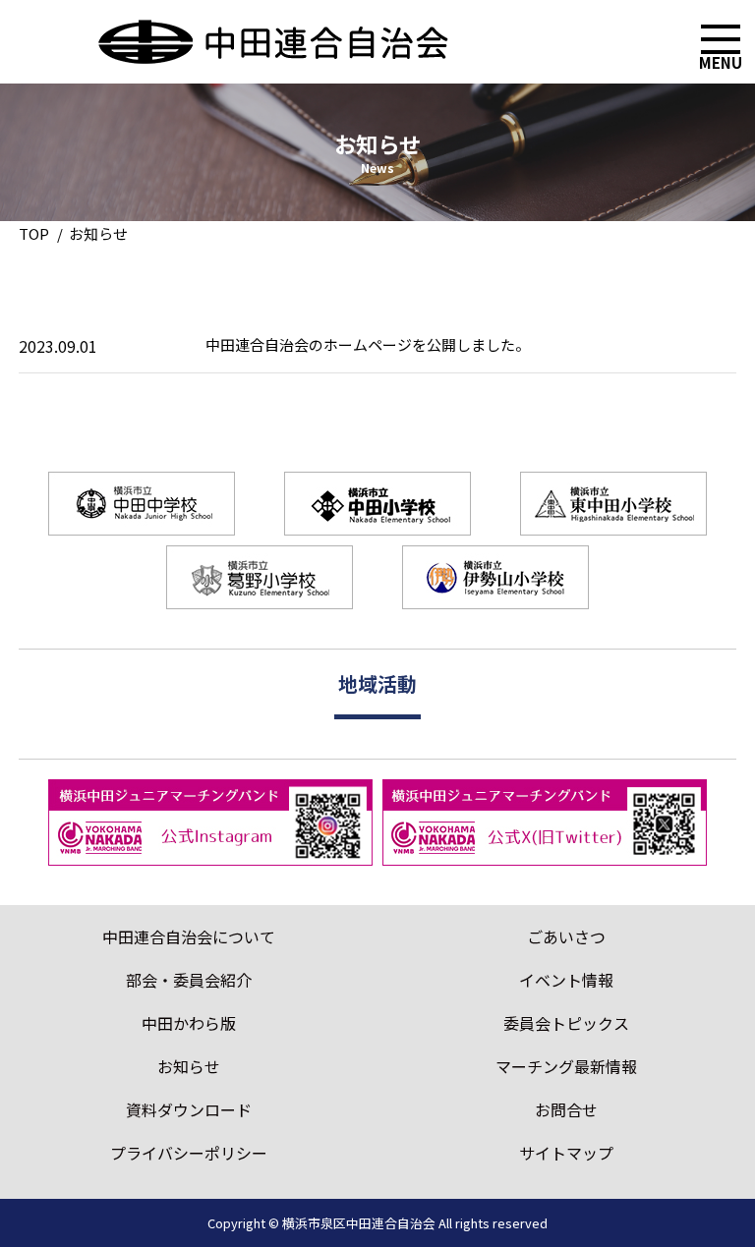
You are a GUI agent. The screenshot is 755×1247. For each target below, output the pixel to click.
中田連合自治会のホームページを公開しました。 (367, 344)
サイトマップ (566, 1152)
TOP (34, 233)
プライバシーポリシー (188, 1152)
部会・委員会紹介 (189, 980)
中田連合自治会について (188, 936)
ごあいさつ (566, 936)
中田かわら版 (189, 1023)
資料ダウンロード (189, 1109)
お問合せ (566, 1109)
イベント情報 (566, 980)
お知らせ (188, 1066)
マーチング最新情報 (566, 1066)
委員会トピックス (566, 1023)
